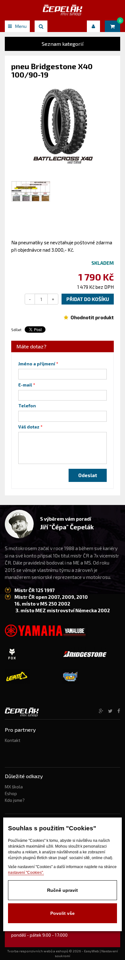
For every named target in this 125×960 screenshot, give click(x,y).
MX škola (14, 786)
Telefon (27, 405)
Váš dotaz (28, 426)
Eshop (11, 793)
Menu (21, 26)
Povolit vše (62, 913)
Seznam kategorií (63, 44)
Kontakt (12, 740)
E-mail (25, 384)
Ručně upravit (62, 890)
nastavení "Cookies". (26, 872)
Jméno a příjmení (36, 363)
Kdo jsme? (15, 800)
